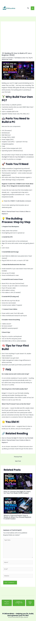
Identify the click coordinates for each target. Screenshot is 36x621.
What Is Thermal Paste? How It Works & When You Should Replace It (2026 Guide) (17, 517)
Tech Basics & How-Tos (21, 58)
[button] (28, 8)
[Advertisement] (18, 37)
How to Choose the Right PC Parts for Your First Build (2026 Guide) (17, 492)
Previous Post (18, 457)
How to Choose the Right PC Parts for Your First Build (17, 438)
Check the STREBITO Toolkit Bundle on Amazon (17, 201)
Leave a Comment (7, 58)
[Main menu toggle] (32, 8)
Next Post (18, 461)
